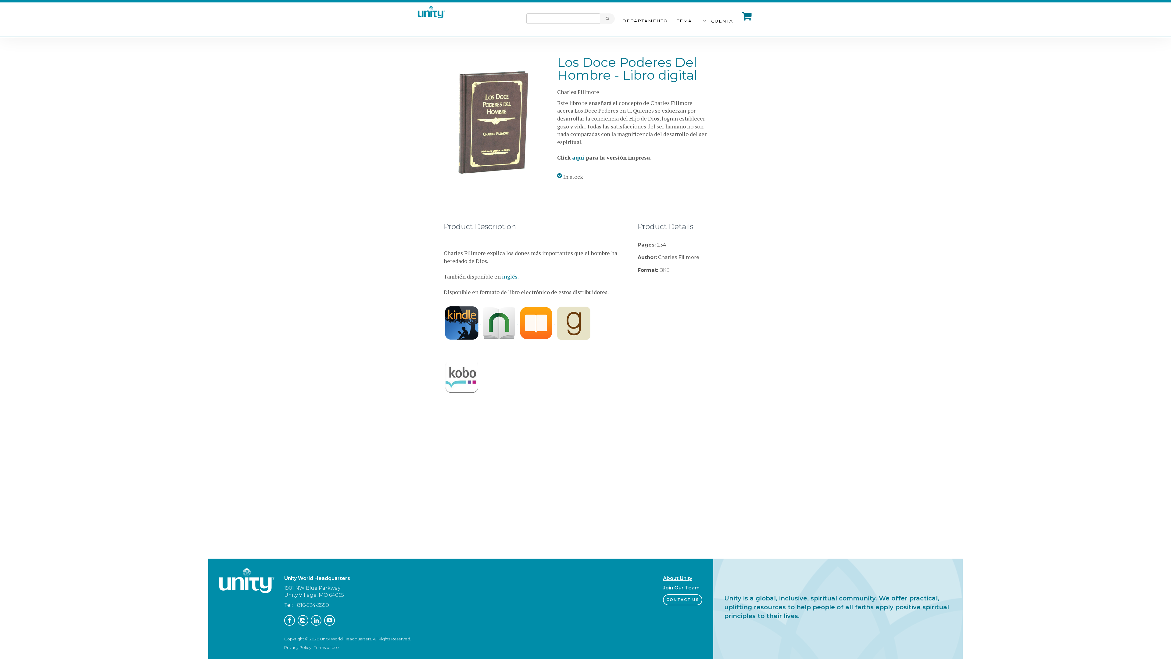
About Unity (677, 578)
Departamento (645, 20)
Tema (684, 20)
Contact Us (682, 599)
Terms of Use (326, 647)
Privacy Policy (297, 647)
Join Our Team (681, 588)
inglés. (510, 276)
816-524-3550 (313, 605)
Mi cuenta (717, 21)
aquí (578, 157)
